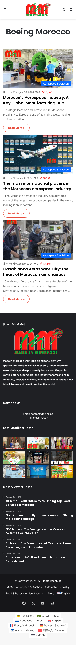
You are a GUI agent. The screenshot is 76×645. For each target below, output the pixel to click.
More (51, 593)
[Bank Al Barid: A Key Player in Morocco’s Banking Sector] (14, 471)
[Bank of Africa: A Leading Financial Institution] (38, 471)
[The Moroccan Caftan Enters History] (14, 443)
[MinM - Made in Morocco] (38, 9)
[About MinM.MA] (14, 324)
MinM (10, 587)
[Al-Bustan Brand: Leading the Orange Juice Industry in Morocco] (62, 471)
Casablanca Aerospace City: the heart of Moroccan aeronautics (36, 271)
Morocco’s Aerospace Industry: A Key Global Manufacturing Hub (36, 100)
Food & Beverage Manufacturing (25, 593)
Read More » (16, 127)
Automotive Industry (57, 587)
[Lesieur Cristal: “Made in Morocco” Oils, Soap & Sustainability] (14, 457)
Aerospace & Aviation (29, 587)
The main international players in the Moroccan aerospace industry (37, 186)
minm (9, 92)
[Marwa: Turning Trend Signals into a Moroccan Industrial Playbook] (38, 457)
